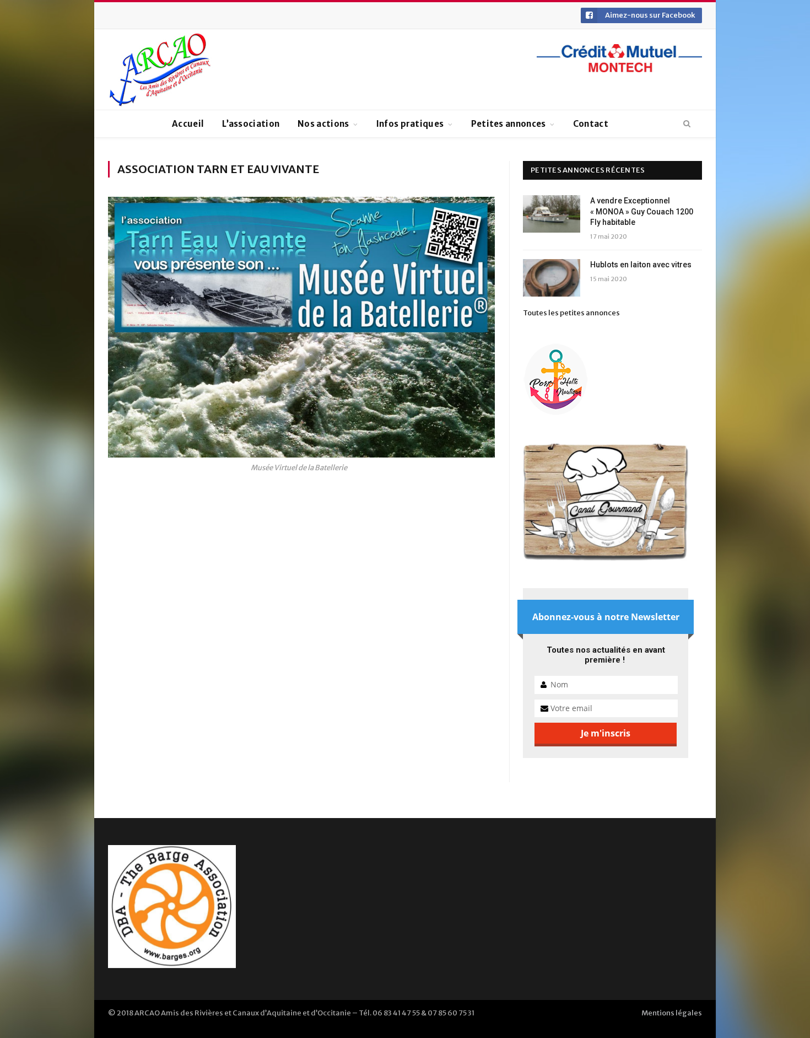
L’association (250, 124)
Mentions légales (671, 1013)
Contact (590, 124)
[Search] (687, 124)
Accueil (188, 124)
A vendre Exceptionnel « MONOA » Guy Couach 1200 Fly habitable (641, 211)
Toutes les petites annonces (571, 313)
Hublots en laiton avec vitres (641, 264)
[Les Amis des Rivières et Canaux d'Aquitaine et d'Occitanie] (160, 69)
